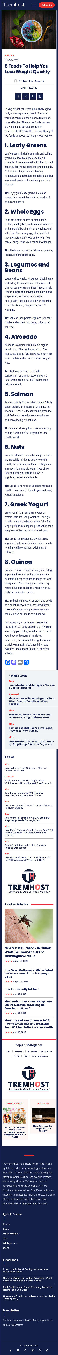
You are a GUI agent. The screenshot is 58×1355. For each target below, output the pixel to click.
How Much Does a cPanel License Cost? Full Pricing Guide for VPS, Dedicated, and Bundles (29, 833)
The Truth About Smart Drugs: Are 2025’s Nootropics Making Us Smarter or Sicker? (28, 1005)
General (14, 694)
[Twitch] (33, 1351)
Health (9, 55)
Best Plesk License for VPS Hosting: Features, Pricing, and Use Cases (30, 716)
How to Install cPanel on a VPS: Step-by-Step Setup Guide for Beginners (31, 743)
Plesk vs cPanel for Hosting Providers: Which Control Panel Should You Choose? (32, 701)
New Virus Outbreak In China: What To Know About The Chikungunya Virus (28, 952)
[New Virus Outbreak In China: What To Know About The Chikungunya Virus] (29, 926)
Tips (11, 681)
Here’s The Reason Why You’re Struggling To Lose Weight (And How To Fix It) (15, 1132)
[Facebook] (18, 96)
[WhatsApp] (40, 96)
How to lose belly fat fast (22, 989)
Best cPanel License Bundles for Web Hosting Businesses (25, 846)
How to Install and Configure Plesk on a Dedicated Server (32, 686)
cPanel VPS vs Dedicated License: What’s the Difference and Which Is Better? (27, 859)
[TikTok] (25, 1351)
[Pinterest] (33, 96)
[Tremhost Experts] (16, 81)
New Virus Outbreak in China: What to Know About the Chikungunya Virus (29, 973)
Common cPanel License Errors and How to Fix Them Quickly (30, 729)
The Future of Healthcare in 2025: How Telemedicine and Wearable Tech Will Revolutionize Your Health (29, 1024)
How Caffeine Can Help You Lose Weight (43, 1128)
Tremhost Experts (33, 81)
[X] (25, 96)
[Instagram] (18, 1351)
